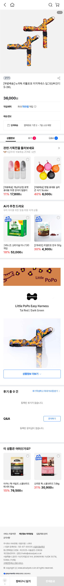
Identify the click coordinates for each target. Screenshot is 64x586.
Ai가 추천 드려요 (13, 206)
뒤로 (4, 5)
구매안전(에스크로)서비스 (13, 563)
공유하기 (59, 78)
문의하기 (52, 418)
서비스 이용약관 (9, 534)
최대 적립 (26, 106)
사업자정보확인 (39, 547)
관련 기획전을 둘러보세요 (18, 148)
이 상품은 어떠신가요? (17, 448)
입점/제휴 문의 (41, 534)
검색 (50, 5)
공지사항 (6, 538)
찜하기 (27, 159)
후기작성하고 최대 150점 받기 (45, 391)
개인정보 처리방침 (26, 534)
